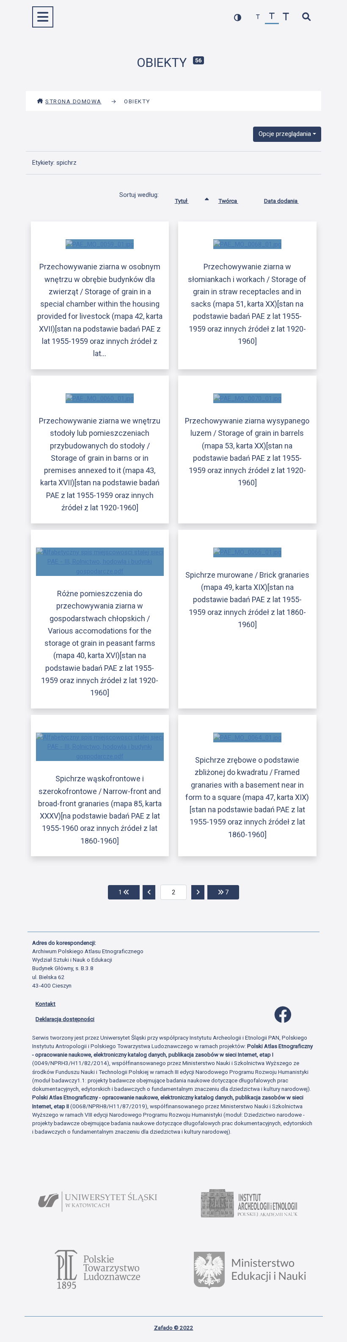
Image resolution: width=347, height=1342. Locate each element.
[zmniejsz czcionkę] (258, 17)
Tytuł (182, 200)
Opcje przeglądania (285, 134)
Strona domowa (73, 101)
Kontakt (45, 1003)
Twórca (228, 200)
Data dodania (281, 200)
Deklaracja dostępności (65, 1018)
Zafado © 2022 (173, 1327)
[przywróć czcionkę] (272, 17)
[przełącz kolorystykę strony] (238, 17)
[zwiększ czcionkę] (286, 17)
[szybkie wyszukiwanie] (306, 17)
